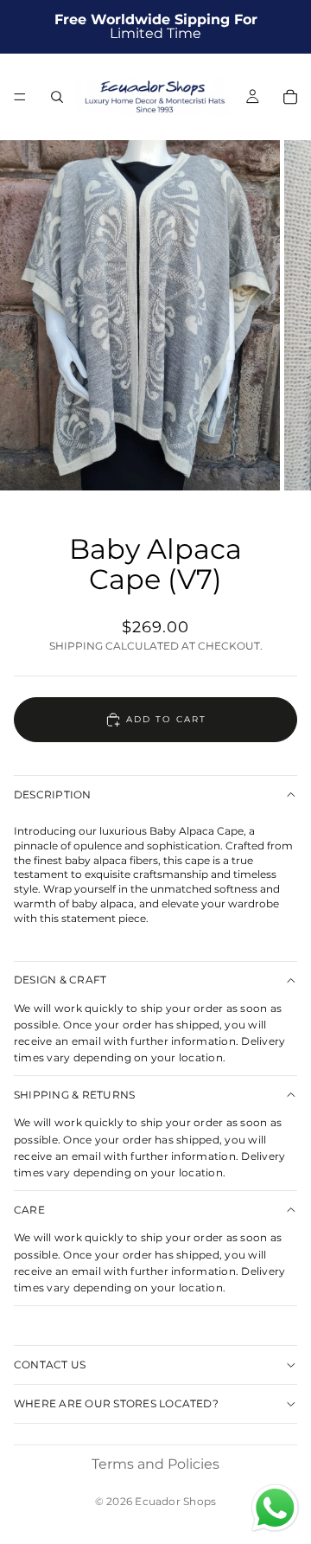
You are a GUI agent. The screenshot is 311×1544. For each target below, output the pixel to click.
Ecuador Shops (175, 1501)
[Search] (57, 97)
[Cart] (290, 97)
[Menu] (20, 97)
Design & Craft (60, 979)
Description (53, 794)
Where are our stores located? (116, 1403)
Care (29, 1209)
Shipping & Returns (74, 1094)
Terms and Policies (155, 1464)
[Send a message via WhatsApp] (275, 1508)
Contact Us (50, 1364)
